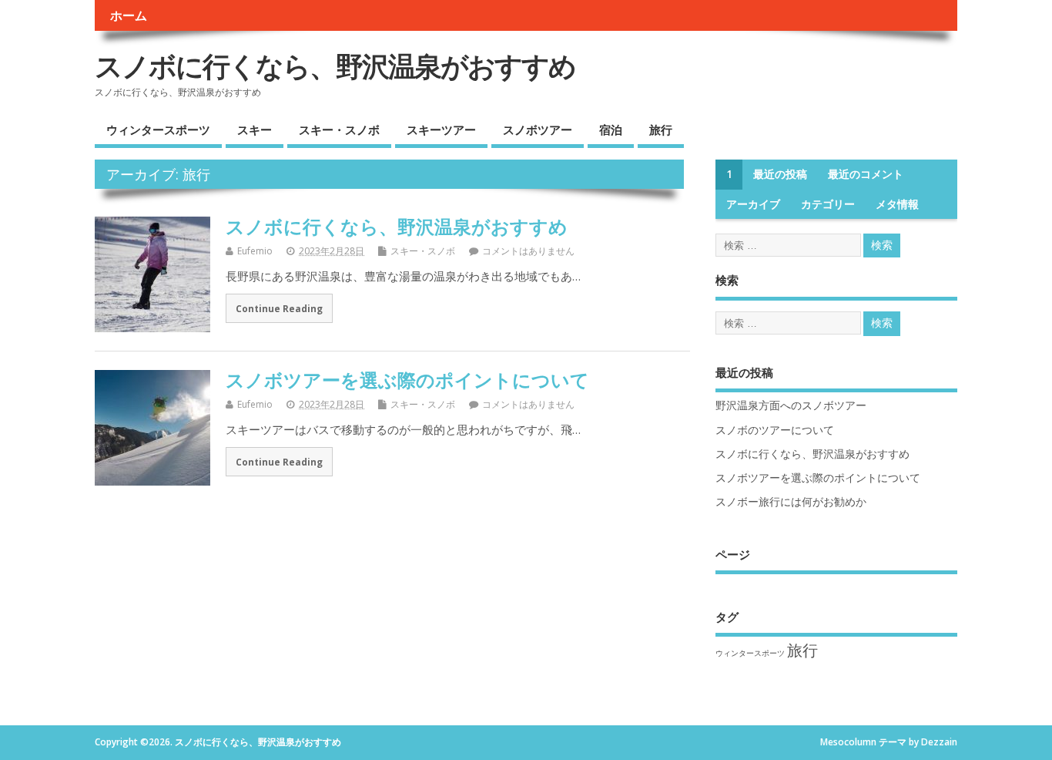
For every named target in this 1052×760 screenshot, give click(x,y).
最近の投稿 (780, 174)
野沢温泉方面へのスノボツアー (790, 405)
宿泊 (610, 129)
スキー (254, 129)
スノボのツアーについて (774, 430)
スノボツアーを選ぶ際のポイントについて (407, 379)
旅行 (660, 129)
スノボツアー (537, 129)
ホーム (128, 15)
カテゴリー (828, 204)
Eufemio (255, 250)
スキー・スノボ (339, 129)
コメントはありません (528, 250)
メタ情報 (897, 204)
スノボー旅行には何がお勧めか (790, 502)
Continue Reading (279, 308)
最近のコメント (865, 174)
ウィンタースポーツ (158, 129)
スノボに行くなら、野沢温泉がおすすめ (335, 66)
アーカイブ (753, 204)
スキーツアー (441, 129)
